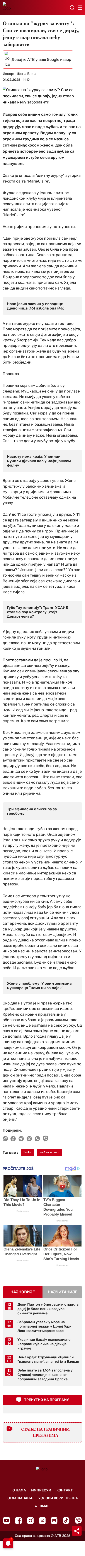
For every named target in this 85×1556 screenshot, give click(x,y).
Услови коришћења (58, 1498)
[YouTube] (6, 1520)
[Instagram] (30, 1520)
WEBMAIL (42, 1506)
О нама (19, 1490)
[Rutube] (54, 1520)
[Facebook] (18, 1520)
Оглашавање (20, 1498)
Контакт (64, 1490)
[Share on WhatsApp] (37, 1138)
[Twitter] (42, 1520)
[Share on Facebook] (13, 1138)
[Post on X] (29, 1138)
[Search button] (72, 7)
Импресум (41, 1490)
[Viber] (78, 1520)
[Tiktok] (66, 1520)
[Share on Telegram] (21, 1138)
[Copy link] (5, 1138)
